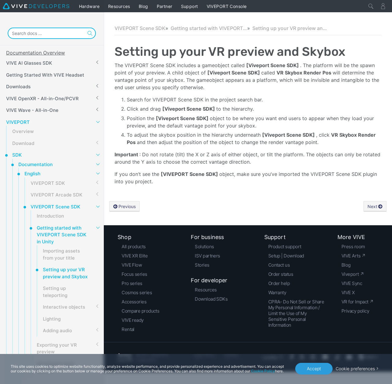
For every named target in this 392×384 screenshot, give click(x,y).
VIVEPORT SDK (48, 183)
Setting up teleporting (55, 291)
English (32, 174)
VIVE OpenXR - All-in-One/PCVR (42, 98)
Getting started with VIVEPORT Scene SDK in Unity (61, 235)
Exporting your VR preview (57, 348)
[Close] (371, 6)
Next (372, 206)
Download (23, 143)
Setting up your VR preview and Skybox (65, 273)
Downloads (18, 86)
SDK (17, 155)
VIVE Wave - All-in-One (32, 110)
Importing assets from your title (61, 254)
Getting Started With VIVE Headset (45, 75)
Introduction (50, 216)
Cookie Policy (263, 371)
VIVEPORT (18, 122)
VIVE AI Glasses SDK (29, 63)
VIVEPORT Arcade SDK (56, 195)
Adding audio (57, 330)
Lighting (52, 319)
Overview (23, 131)
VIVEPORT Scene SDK (55, 207)
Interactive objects (64, 307)
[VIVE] (36, 6)
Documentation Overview (35, 53)
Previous (127, 206)
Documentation (35, 164)
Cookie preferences (355, 368)
